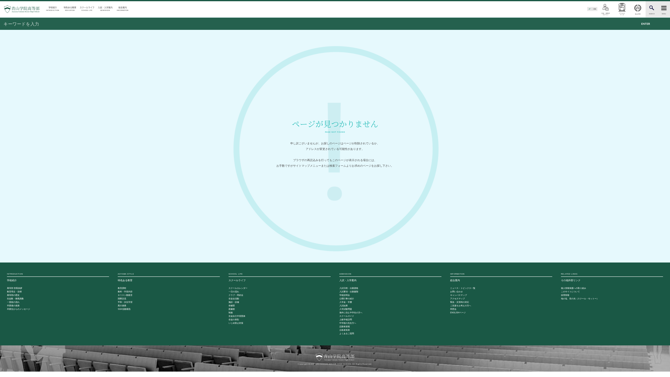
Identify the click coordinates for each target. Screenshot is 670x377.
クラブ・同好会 (236, 295)
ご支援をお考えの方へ (460, 306)
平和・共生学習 (125, 302)
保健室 (232, 306)
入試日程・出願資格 (348, 288)
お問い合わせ (456, 292)
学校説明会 (344, 295)
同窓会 (453, 309)
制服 (231, 313)
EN (595, 9)
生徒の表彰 (234, 320)
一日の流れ (234, 292)
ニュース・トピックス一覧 (462, 288)
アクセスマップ (457, 299)
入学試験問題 (345, 309)
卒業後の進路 (13, 306)
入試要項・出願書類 (348, 292)
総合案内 (122, 8)
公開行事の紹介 (346, 299)
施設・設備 (234, 302)
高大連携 (122, 306)
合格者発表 (344, 330)
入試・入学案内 (105, 8)
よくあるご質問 (346, 333)
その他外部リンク (570, 277)
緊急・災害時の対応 (459, 302)
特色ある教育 (70, 8)
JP (590, 9)
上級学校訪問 (345, 320)
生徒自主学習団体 (237, 316)
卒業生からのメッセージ (18, 309)
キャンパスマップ (458, 295)
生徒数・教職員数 (15, 299)
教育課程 (122, 288)
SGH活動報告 (124, 309)
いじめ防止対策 (236, 323)
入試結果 (343, 306)
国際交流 (122, 299)
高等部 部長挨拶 (14, 288)
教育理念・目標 (14, 292)
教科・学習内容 (125, 292)
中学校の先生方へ (347, 323)
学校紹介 (52, 8)
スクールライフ (87, 8)
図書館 (232, 309)
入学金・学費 (345, 302)
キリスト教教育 (125, 295)
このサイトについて (570, 292)
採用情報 (565, 295)
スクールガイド (346, 316)
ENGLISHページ (458, 313)
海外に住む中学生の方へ (350, 313)
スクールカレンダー (238, 288)
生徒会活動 (234, 299)
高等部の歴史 (13, 295)
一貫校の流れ (13, 302)
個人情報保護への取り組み (573, 288)
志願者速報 (344, 327)
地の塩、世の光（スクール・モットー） (580, 299)
